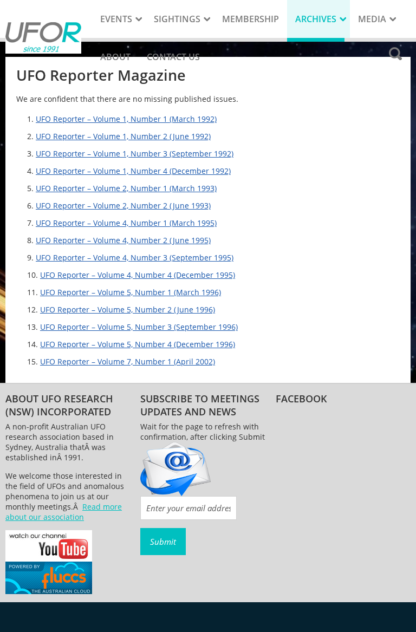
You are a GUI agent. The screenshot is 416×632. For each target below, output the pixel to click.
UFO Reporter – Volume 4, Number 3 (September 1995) (134, 257)
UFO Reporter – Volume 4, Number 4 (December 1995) (137, 275)
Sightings (177, 19)
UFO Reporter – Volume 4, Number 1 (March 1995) (126, 223)
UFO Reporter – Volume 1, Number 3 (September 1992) (134, 153)
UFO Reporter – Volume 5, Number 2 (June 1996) (127, 309)
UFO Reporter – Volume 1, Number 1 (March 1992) (126, 119)
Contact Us (173, 57)
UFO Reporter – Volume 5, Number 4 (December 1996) (137, 344)
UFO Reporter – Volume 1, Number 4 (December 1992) (133, 171)
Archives (315, 19)
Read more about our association (63, 511)
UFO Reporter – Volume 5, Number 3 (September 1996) (139, 327)
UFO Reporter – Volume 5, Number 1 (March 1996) (130, 292)
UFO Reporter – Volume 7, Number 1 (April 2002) (127, 361)
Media (372, 19)
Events (116, 19)
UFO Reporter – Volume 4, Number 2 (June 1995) (123, 240)
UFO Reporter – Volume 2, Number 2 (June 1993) (123, 205)
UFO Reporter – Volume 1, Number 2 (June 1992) (123, 136)
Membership (250, 19)
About (115, 57)
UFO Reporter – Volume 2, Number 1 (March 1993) (126, 188)
